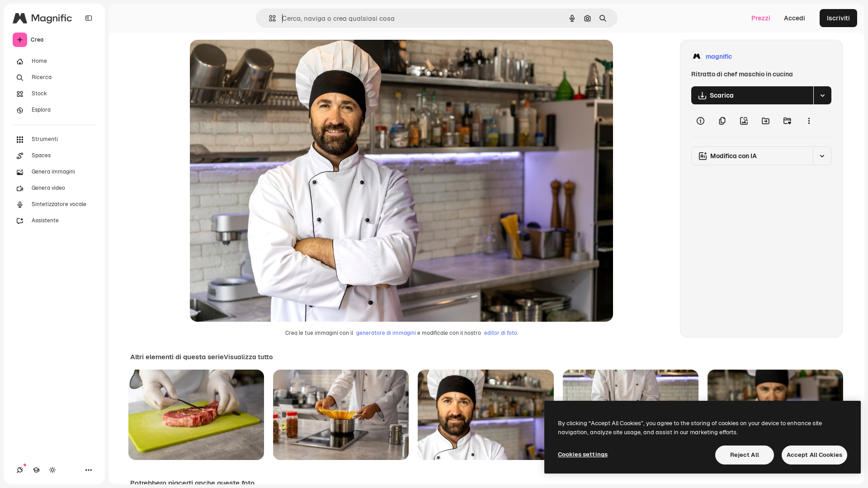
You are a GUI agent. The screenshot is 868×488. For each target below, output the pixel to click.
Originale (249, 56)
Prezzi (760, 18)
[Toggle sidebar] (88, 18)
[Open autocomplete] (268, 18)
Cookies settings (583, 454)
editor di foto (500, 333)
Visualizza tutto (248, 357)
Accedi (794, 18)
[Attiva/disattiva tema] (52, 470)
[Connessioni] (20, 470)
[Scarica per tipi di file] (822, 95)
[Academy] (36, 470)
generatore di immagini (386, 333)
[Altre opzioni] (809, 121)
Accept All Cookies (814, 455)
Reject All (744, 455)
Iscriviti (838, 18)
